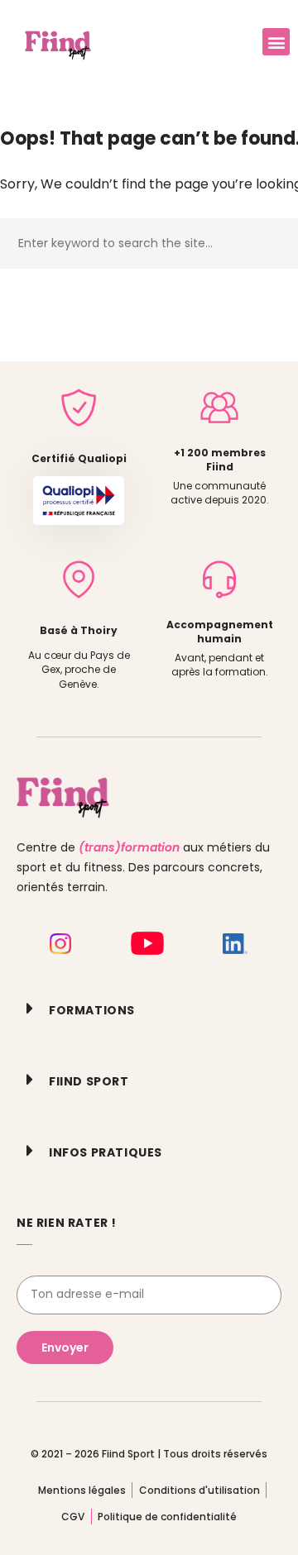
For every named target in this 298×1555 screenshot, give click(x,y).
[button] (276, 41)
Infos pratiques (105, 1152)
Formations (92, 1010)
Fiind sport (89, 1081)
